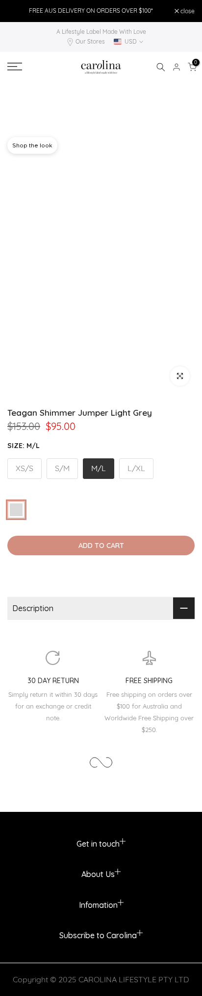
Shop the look (32, 145)
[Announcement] (91, 11)
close (187, 11)
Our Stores (90, 41)
